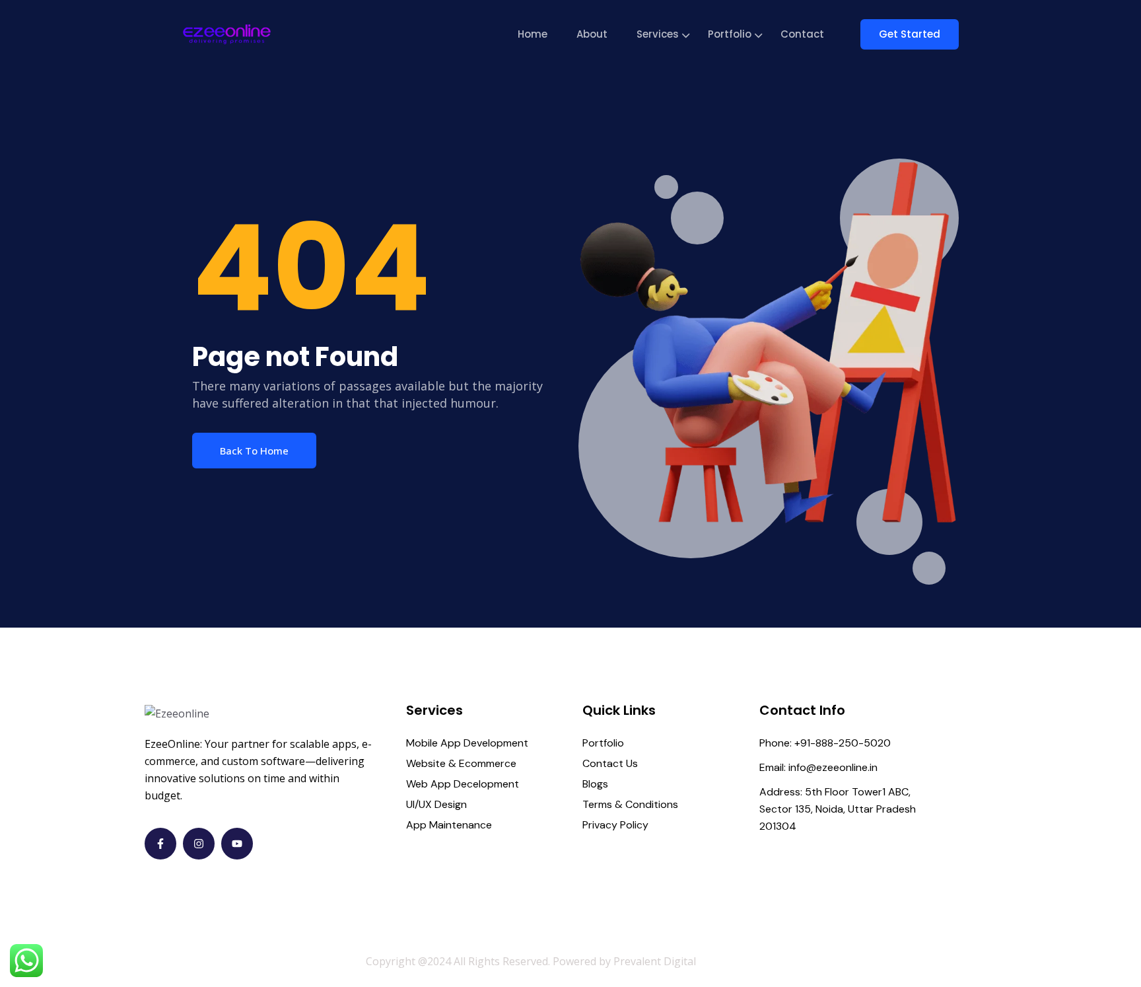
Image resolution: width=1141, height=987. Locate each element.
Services (658, 34)
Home (532, 34)
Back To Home (254, 450)
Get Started (909, 34)
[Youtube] (237, 843)
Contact (802, 34)
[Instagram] (199, 843)
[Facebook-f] (160, 843)
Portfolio (729, 34)
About (591, 34)
